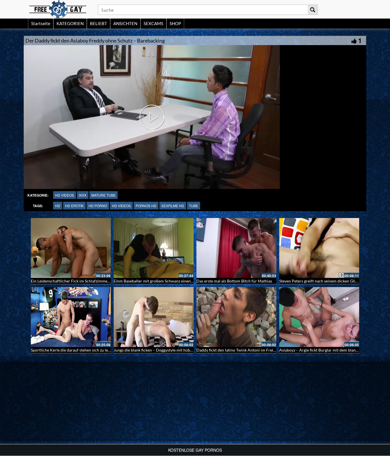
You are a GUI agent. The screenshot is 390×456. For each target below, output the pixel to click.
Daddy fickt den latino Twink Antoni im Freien (237, 350)
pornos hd (146, 205)
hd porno (98, 205)
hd (57, 205)
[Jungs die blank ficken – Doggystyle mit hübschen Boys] (154, 317)
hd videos (64, 195)
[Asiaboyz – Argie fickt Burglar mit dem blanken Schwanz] (319, 317)
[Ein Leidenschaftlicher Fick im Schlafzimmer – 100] (71, 248)
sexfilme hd (172, 205)
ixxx (83, 195)
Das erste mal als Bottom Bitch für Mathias (234, 281)
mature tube (103, 195)
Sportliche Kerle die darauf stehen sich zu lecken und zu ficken (85, 350)
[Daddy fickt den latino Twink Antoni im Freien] (236, 317)
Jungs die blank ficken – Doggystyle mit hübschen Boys (162, 350)
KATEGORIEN (70, 23)
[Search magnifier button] (312, 10)
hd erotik (74, 205)
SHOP (175, 23)
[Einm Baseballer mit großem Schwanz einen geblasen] (154, 248)
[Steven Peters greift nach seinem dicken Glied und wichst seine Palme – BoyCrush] (319, 248)
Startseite (40, 23)
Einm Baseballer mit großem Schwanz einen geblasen (160, 281)
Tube (193, 205)
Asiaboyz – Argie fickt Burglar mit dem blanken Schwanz (328, 350)
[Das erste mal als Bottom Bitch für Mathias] (236, 248)
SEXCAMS (153, 23)
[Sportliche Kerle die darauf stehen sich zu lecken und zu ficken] (71, 317)
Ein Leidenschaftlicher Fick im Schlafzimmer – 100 (75, 281)
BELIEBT (98, 23)
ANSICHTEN (125, 23)
